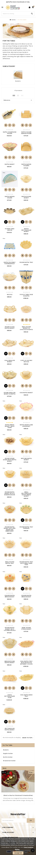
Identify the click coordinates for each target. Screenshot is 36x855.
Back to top (27, 738)
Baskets (18, 81)
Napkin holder (8, 753)
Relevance (18, 100)
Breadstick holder (9, 761)
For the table (7, 745)
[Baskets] (18, 74)
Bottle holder (7, 757)
